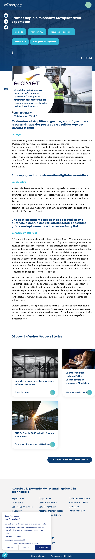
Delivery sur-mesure (48, 502)
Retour (88, 57)
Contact (74, 507)
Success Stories (78, 503)
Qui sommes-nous (79, 499)
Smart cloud (17, 502)
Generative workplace (22, 506)
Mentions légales (38, 556)
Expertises (18, 499)
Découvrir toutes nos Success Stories (70, 459)
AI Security (17, 510)
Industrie (18, 31)
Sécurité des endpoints (61, 31)
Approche (45, 499)
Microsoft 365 (37, 31)
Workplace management (44, 41)
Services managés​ (47, 506)
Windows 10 (20, 41)
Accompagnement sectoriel (52, 510)
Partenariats (77, 511)
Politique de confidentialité (62, 556)
